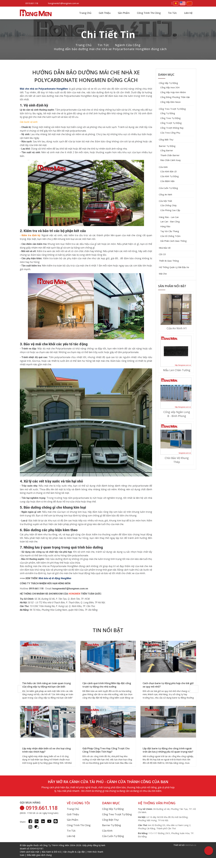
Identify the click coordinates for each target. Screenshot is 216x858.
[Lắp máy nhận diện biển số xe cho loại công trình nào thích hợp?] (48, 722)
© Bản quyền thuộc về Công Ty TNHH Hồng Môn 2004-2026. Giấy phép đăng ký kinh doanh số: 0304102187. (62, 850)
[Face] (30, 821)
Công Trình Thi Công (149, 13)
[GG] (36, 821)
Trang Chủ (85, 13)
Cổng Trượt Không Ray (172, 127)
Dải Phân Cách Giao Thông (173, 240)
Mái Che (163, 273)
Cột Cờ (162, 254)
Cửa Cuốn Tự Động (168, 188)
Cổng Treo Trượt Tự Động (172, 108)
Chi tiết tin (108, 34)
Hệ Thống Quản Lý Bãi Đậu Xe (174, 267)
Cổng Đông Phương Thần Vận (175, 97)
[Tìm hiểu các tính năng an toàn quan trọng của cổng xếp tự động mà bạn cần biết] (48, 657)
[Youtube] (49, 821)
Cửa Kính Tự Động (169, 176)
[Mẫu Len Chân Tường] (175, 351)
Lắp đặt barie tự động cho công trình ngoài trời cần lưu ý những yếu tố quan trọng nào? (168, 750)
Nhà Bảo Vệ (164, 247)
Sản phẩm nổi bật (172, 286)
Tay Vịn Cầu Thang (169, 231)
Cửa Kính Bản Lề (168, 171)
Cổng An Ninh (165, 194)
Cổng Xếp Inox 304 (169, 87)
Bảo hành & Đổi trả (51, 851)
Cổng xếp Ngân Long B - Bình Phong (176, 414)
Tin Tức (172, 13)
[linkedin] (43, 821)
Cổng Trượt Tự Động (171, 122)
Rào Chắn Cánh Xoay (170, 160)
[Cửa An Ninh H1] (175, 310)
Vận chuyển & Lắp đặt (74, 851)
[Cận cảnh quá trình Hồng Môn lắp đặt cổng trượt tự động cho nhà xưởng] (108, 657)
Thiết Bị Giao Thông (169, 260)
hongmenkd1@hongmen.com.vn (63, 3)
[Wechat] (36, 827)
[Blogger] (55, 821)
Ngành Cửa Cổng (127, 45)
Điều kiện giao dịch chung (39, 854)
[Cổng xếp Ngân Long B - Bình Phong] (175, 393)
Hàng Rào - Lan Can (169, 217)
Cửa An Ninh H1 (177, 328)
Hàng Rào (165, 226)
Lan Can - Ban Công (170, 221)
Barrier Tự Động (167, 146)
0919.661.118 (31, 3)
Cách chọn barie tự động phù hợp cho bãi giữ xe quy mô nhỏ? (168, 685)
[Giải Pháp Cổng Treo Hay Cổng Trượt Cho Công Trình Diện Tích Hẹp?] (108, 722)
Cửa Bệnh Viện (167, 181)
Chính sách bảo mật (29, 851)
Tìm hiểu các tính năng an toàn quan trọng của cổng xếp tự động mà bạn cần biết (46, 685)
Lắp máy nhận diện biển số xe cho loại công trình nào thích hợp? (46, 750)
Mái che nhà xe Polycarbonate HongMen (44, 88)
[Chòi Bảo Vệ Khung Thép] (175, 439)
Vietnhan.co (190, 845)
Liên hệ (188, 13)
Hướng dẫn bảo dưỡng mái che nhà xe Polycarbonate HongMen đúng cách (110, 49)
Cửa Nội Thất (165, 200)
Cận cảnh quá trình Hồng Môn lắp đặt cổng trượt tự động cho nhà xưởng (106, 685)
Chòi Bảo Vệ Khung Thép (177, 460)
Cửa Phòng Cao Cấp (170, 210)
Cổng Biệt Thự (166, 139)
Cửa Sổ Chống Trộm (170, 236)
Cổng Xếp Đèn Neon (170, 101)
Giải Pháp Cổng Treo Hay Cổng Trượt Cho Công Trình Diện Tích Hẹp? (106, 750)
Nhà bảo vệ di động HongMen (54, 578)
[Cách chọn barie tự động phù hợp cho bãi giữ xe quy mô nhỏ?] (168, 657)
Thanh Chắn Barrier (170, 155)
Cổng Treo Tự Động (170, 118)
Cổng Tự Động (167, 113)
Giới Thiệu (104, 13)
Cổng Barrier (166, 150)
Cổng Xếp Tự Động (168, 83)
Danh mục (166, 75)
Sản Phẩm (124, 13)
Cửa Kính (163, 167)
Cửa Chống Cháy (168, 205)
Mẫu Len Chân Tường (176, 370)
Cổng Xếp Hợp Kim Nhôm (173, 92)
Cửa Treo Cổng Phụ (170, 132)
